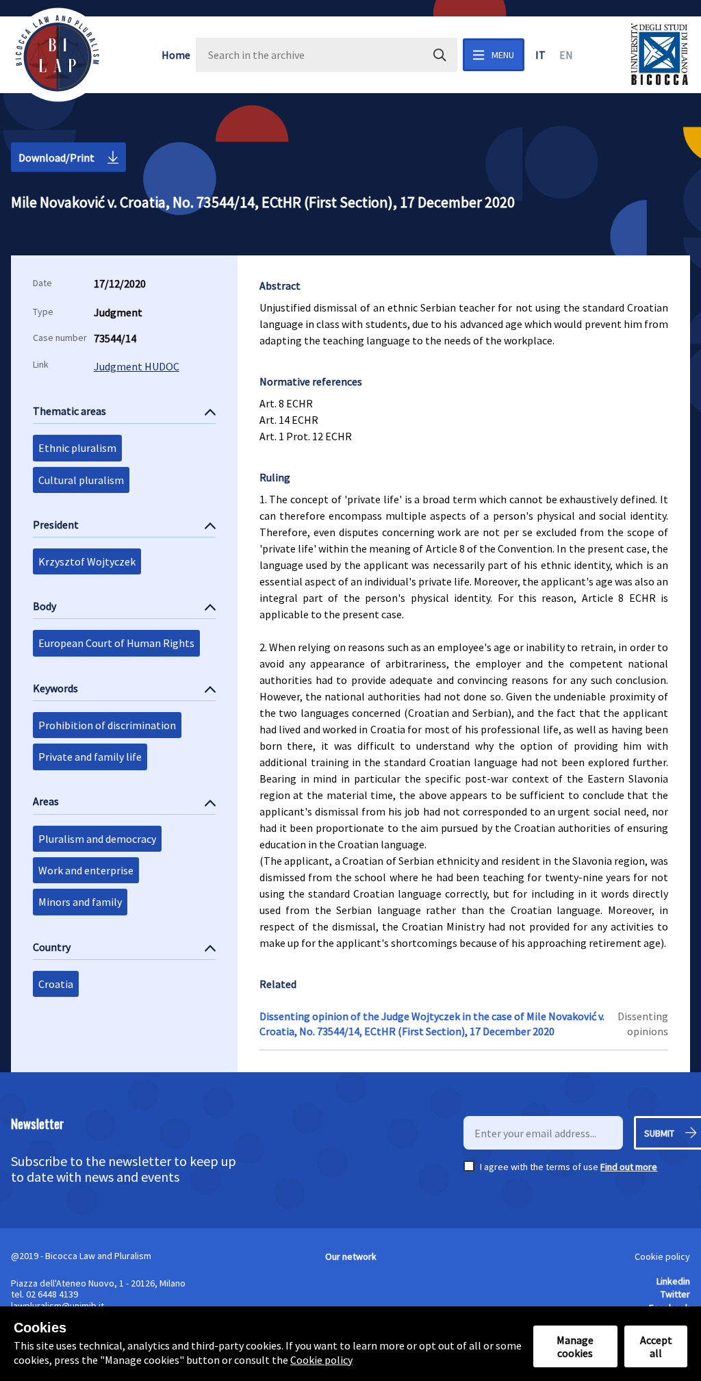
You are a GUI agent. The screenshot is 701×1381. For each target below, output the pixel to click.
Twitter (675, 1294)
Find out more (628, 1167)
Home (176, 55)
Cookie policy (662, 1256)
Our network (351, 1256)
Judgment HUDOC (136, 366)
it (540, 55)
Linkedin (673, 1281)
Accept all (656, 1346)
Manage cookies (575, 1346)
